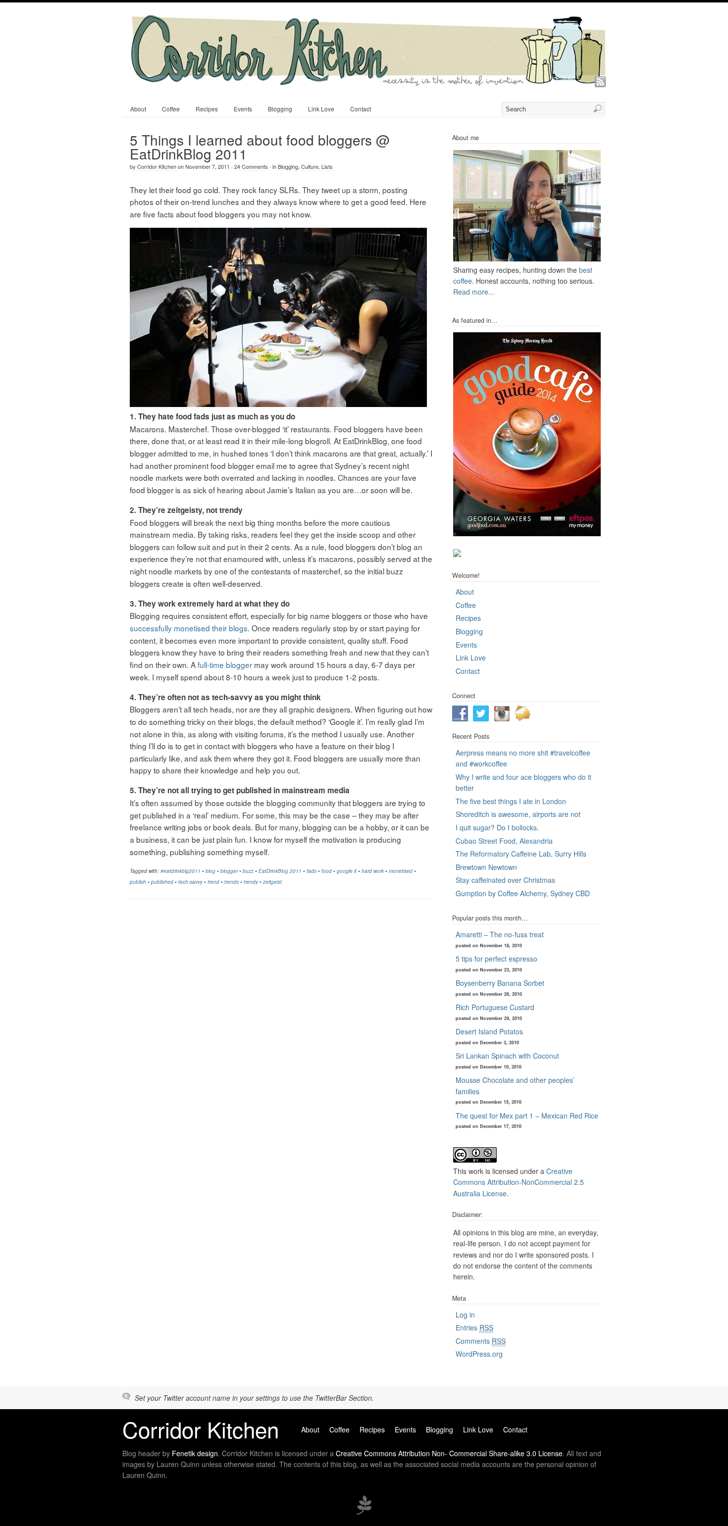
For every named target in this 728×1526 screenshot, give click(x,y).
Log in (465, 1315)
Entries (474, 1327)
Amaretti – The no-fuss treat (500, 934)
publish (138, 881)
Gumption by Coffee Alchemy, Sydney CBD (523, 893)
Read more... (473, 292)
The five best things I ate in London (511, 801)
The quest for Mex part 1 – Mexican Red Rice (527, 1115)
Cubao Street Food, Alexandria (504, 841)
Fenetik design (195, 1453)
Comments (481, 1341)
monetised (401, 870)
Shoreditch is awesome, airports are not (518, 814)
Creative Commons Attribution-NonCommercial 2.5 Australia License (518, 1182)
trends (231, 881)
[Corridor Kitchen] (367, 83)
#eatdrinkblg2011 (180, 870)
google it (347, 870)
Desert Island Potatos (489, 1031)
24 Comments (251, 166)
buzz (248, 870)
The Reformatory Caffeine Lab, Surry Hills (521, 854)
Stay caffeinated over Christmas (505, 880)
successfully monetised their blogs (189, 627)
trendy (251, 881)
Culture (309, 166)
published (162, 881)
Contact (360, 108)
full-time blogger (225, 664)
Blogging (280, 108)
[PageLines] (364, 1513)
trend (213, 881)
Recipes (207, 108)
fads (311, 870)
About (138, 108)
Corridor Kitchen (156, 166)
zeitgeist (272, 881)
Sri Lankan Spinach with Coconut (507, 1056)
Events (243, 108)
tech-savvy (190, 881)
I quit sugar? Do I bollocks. (497, 827)
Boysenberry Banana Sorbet (500, 983)
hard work (373, 870)
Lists (327, 166)
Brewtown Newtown (486, 867)
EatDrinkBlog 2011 (280, 870)
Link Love (321, 108)
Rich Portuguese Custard (495, 1007)
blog (210, 870)
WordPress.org (479, 1354)
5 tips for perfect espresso (496, 959)
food (326, 870)
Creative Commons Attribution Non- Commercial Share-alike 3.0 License (449, 1453)
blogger (229, 870)
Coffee (171, 108)
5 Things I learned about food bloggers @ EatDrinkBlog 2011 (260, 146)
